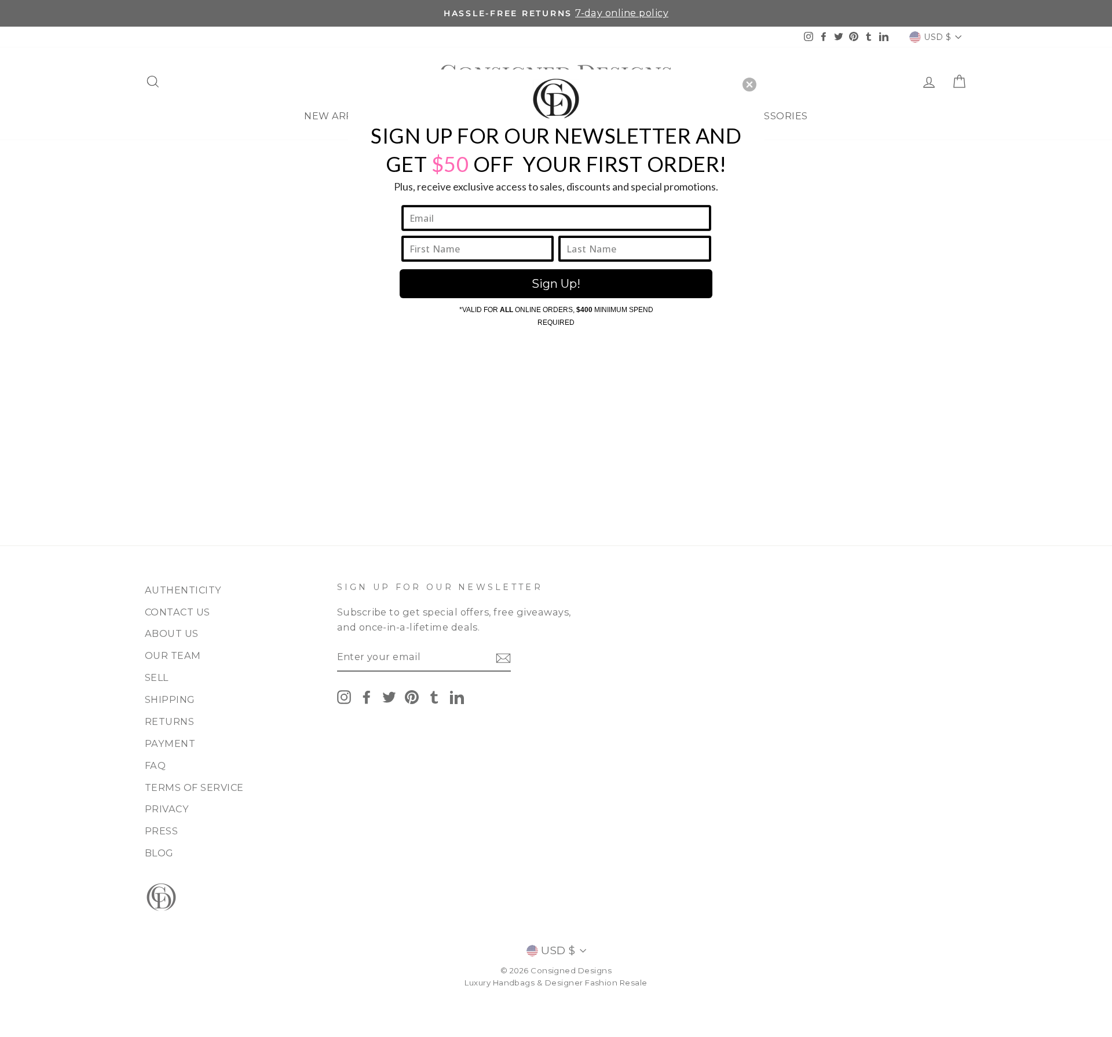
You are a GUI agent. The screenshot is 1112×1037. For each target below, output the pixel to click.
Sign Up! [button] (556, 284)
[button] (749, 84)
